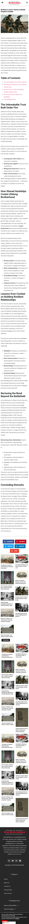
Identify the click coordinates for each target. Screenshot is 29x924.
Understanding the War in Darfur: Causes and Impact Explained (22, 730)
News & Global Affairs (10, 905)
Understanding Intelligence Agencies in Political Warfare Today (7, 604)
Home (6, 879)
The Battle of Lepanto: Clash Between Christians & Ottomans (7, 567)
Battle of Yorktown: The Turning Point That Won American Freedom (6, 620)
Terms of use (8, 893)
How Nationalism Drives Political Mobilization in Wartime (21, 615)
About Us (6, 883)
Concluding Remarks (10, 99)
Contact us (7, 886)
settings (17, 918)
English (7, 922)
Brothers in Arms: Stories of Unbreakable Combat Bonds (21, 598)
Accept (4, 921)
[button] (2, 2)
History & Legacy (9, 909)
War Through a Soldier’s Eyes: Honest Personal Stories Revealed (6, 587)
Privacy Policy (8, 890)
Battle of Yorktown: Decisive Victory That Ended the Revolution (20, 582)
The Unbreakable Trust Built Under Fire (15, 82)
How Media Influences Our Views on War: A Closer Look (21, 566)
